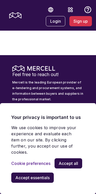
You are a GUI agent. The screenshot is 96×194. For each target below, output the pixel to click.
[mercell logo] (15, 15)
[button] (51, 10)
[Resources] (70, 10)
